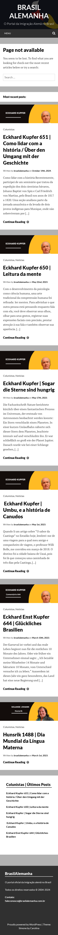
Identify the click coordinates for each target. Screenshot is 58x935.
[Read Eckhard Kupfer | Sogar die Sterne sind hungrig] (29, 368)
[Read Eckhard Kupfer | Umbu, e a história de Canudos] (29, 489)
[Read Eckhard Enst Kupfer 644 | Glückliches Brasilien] (29, 602)
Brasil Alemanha (29, 11)
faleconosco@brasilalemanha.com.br (25, 900)
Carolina (34, 928)
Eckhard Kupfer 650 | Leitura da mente (27, 806)
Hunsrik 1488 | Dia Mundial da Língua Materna (24, 740)
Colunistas (9, 129)
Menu (7, 33)
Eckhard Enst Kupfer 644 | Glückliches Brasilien (26, 623)
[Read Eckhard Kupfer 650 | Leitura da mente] (29, 253)
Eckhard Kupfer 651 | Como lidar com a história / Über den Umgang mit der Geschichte (27, 150)
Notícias (19, 259)
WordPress (35, 924)
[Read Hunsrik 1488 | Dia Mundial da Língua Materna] (29, 720)
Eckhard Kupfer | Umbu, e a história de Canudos (26, 509)
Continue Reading (16, 222)
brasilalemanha (21, 170)
